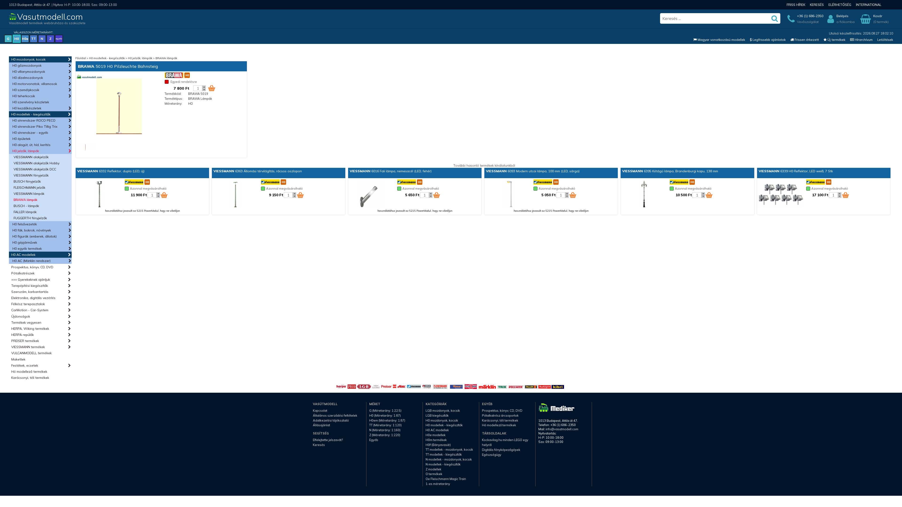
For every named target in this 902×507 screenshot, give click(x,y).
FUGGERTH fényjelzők (30, 218)
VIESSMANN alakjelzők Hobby (36, 163)
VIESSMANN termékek (28, 347)
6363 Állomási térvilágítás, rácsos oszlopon (258, 171)
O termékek (434, 474)
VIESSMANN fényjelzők (31, 175)
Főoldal (80, 58)
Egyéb (373, 440)
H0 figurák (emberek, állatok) (34, 236)
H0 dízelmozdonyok (27, 78)
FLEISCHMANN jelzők (29, 187)
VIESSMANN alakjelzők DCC (35, 169)
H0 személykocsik (25, 90)
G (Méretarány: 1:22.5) (385, 410)
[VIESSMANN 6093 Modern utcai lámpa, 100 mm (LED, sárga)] (507, 194)
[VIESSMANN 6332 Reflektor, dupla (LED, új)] (99, 194)
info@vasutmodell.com (562, 429)
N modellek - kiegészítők (443, 464)
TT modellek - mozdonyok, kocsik (449, 449)
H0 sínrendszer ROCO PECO (33, 120)
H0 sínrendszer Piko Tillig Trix (34, 126)
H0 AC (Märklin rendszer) (31, 261)
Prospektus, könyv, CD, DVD (32, 267)
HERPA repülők (22, 335)
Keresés (817, 5)
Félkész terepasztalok (28, 304)
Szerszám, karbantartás (29, 292)
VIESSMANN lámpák (29, 194)
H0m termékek (436, 440)
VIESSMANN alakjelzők (31, 157)
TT (33, 39)
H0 (16, 39)
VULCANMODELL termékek (31, 353)
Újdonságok (20, 316)
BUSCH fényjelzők (27, 181)
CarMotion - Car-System (29, 310)
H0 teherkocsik (23, 96)
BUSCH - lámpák (26, 206)
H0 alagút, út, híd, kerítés (31, 145)
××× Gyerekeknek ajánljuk (30, 279)
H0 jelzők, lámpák (25, 151)
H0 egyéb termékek (27, 248)
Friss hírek (796, 5)
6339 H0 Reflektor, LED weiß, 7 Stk (796, 171)
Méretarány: (173, 103)
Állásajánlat (321, 425)
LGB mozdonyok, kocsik (443, 410)
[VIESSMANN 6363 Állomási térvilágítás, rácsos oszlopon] (235, 194)
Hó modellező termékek (29, 371)
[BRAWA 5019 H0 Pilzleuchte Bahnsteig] (119, 107)
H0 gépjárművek (24, 242)
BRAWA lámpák (25, 200)
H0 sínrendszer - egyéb (30, 133)
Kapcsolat (320, 410)
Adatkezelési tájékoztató (331, 420)
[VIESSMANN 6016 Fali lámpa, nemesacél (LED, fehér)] (371, 194)
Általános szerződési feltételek (335, 415)
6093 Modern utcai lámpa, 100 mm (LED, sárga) (532, 171)
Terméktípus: (174, 98)
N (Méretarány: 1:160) (384, 430)
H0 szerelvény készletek (30, 102)
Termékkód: (173, 94)
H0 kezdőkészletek (26, 108)
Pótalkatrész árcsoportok (500, 415)
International (868, 5)
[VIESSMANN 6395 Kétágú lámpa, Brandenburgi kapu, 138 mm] (644, 194)
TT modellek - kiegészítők (444, 454)
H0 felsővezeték (24, 224)
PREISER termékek (25, 341)
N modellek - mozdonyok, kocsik (449, 459)
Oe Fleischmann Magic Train (446, 479)
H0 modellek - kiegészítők (31, 114)
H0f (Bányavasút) (438, 445)
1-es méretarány (438, 484)
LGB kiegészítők (437, 415)
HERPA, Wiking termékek (30, 328)
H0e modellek (436, 435)
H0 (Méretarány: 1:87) (385, 415)
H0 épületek (21, 139)
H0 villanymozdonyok (28, 71)
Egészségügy (491, 455)
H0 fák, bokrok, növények (31, 230)
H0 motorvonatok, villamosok (34, 84)
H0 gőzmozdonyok (27, 65)
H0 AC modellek (23, 255)
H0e (25, 39)
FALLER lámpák (25, 212)
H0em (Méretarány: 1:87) (387, 420)
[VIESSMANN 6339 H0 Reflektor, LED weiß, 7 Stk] (780, 194)
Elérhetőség (839, 5)
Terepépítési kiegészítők (29, 286)
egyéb (59, 38)
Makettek (18, 359)
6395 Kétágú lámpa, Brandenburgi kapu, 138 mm (670, 171)
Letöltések (885, 40)
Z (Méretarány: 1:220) (384, 435)
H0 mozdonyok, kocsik (28, 59)
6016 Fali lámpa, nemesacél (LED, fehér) (391, 171)
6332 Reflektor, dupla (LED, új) (110, 171)
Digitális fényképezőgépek (501, 450)
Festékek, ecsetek (24, 365)
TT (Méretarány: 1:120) (385, 425)
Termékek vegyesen (26, 322)
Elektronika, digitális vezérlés (33, 298)
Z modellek (433, 469)
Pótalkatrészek (23, 273)
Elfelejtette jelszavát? (328, 440)
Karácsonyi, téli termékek (30, 378)
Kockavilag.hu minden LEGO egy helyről (505, 442)
